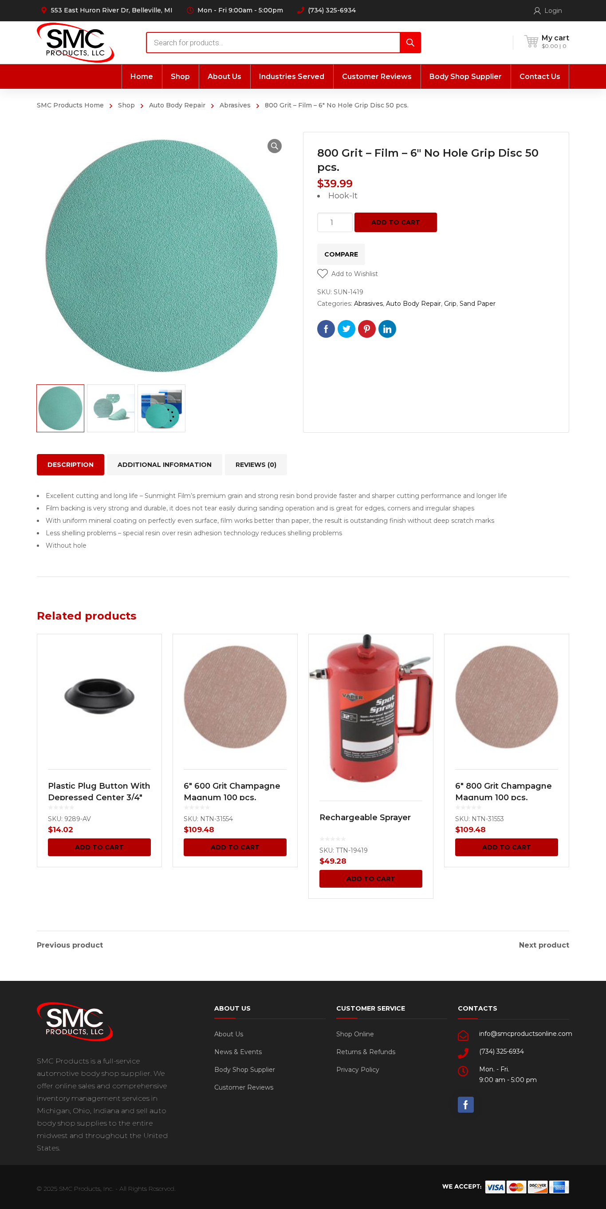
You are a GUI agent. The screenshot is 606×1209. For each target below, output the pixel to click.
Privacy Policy (357, 1070)
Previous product (70, 945)
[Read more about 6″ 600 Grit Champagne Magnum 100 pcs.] (235, 696)
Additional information (165, 465)
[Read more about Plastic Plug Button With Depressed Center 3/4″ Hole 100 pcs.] (99, 696)
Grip (450, 304)
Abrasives (235, 105)
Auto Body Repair (177, 105)
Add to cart (395, 222)
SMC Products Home (70, 105)
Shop (126, 105)
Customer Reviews (243, 1087)
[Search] (410, 42)
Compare (341, 254)
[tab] (70, 464)
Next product (544, 945)
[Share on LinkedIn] (387, 329)
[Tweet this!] (346, 329)
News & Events (238, 1052)
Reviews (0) (256, 465)
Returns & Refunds (365, 1052)
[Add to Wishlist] (149, 653)
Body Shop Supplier (244, 1070)
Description (70, 465)
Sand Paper (478, 304)
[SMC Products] (75, 42)
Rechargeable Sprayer (365, 817)
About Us (228, 1034)
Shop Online (355, 1034)
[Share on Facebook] (326, 329)
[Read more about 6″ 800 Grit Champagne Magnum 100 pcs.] (507, 696)
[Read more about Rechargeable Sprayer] (371, 712)
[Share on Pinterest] (367, 329)
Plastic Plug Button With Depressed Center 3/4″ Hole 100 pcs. (99, 797)
